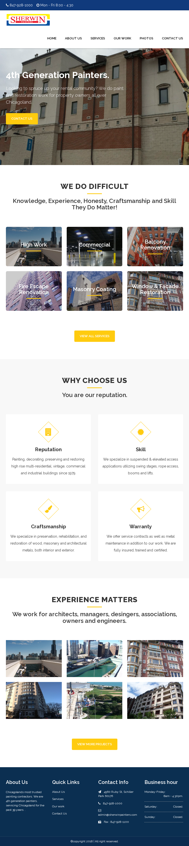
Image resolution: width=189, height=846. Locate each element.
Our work (58, 806)
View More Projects (94, 744)
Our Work (122, 38)
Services (98, 38)
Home (51, 38)
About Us (73, 38)
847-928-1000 (21, 5)
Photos (146, 38)
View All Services (95, 336)
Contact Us (172, 38)
